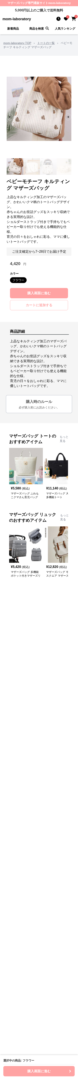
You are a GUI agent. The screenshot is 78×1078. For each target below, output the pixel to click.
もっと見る (64, 439)
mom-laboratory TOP (17, 43)
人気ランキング (65, 28)
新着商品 (13, 28)
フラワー (18, 280)
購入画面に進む (39, 293)
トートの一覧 (46, 43)
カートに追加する (39, 305)
